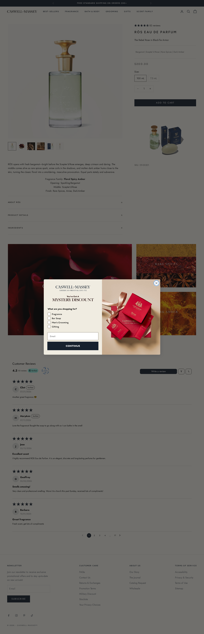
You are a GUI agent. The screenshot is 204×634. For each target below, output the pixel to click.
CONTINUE (73, 346)
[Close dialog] (156, 283)
